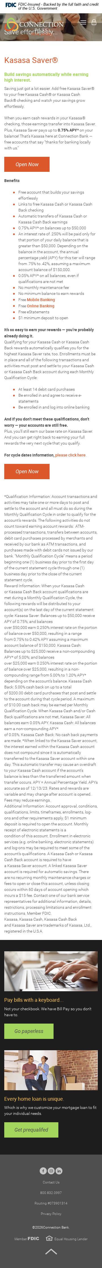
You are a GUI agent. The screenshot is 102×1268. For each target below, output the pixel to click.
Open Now (27, 164)
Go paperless (28, 1031)
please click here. (71, 455)
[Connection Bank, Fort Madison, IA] (34, 27)
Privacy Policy (51, 1214)
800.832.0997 (51, 1193)
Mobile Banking (41, 299)
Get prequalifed (31, 1130)
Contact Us (51, 1182)
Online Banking (40, 305)
